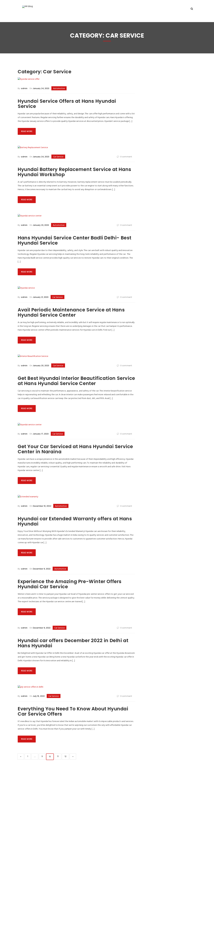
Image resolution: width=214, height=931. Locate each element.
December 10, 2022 (41, 506)
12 (66, 756)
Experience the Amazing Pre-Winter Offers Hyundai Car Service (70, 584)
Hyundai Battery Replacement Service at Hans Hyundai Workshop (74, 172)
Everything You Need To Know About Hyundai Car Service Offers (73, 711)
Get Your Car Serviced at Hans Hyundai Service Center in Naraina (75, 449)
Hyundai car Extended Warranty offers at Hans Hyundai (75, 521)
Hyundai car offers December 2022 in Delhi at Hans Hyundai (73, 643)
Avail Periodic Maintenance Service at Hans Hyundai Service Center (71, 312)
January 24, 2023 (40, 88)
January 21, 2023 (40, 297)
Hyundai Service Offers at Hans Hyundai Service (67, 104)
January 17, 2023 (40, 433)
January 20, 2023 (40, 365)
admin (24, 88)
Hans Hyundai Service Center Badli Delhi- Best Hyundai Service (74, 240)
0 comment (126, 156)
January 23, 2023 (40, 225)
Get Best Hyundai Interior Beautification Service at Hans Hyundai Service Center (76, 381)
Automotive (59, 88)
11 (59, 756)
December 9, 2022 (41, 568)
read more (26, 131)
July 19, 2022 (38, 696)
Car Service (58, 157)
